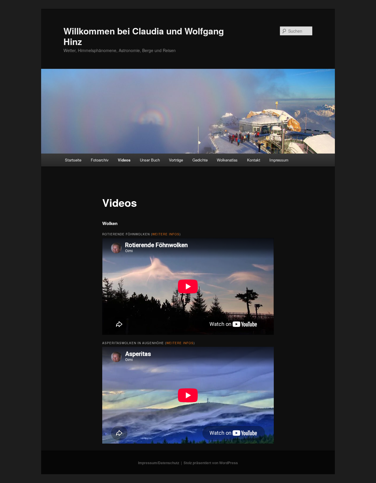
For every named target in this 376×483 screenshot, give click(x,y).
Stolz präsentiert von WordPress (211, 462)
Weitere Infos (165, 234)
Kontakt (253, 160)
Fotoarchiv (100, 160)
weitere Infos (180, 343)
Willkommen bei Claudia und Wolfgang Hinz (143, 36)
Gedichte (200, 160)
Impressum (278, 160)
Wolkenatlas (227, 160)
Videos (124, 160)
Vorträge (176, 160)
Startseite (73, 160)
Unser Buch (150, 160)
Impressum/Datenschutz (158, 462)
